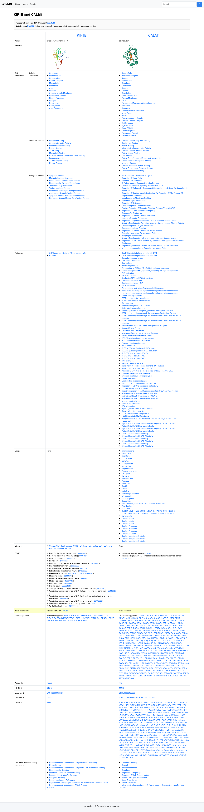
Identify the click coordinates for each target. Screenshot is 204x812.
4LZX (178, 717)
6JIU (139, 730)
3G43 (148, 715)
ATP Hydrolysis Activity (58, 160)
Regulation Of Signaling (131, 772)
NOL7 (185, 650)
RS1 (176, 663)
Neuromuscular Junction (59, 770)
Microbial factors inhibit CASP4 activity (137, 436)
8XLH (151, 755)
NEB (166, 650)
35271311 (51, 23)
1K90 (151, 702)
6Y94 (131, 737)
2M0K (169, 710)
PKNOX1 (104, 618)
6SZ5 (174, 732)
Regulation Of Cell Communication (135, 775)
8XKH (141, 755)
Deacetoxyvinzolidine (130, 493)
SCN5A (149, 665)
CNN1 (159, 625)
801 (120, 683)
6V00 (141, 735)
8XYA (161, 755)
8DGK (178, 747)
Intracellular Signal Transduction (134, 777)
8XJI (136, 755)
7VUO (177, 742)
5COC (152, 720)
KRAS (134, 645)
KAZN (65, 610)
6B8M (142, 725)
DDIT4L (158, 628)
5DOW (163, 720)
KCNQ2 (166, 643)
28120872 (125, 558)
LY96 (170, 645)
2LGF (135, 710)
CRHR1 (166, 625)
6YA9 (141, 737)
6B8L (138, 725)
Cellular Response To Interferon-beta (136, 205)
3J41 (158, 715)
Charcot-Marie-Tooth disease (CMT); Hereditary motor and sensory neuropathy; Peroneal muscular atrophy (81, 547)
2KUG (183, 707)
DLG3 (49, 618)
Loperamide (126, 465)
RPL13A (132, 663)
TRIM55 (77, 620)
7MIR (145, 740)
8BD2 (162, 747)
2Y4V (170, 712)
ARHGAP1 (68, 615)
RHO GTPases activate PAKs (134, 355)
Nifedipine (125, 483)
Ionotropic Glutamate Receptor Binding (64, 772)
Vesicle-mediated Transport (60, 188)
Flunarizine (126, 508)
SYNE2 (181, 670)
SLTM (132, 668)
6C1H (178, 725)
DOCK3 (138, 630)
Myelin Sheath (127, 125)
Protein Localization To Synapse (62, 780)
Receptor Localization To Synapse (63, 775)
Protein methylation (129, 378)
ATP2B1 (166, 618)
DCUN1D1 (144, 628)
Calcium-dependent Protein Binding (136, 165)
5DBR (158, 720)
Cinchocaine (126, 453)
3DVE (180, 712)
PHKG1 (155, 655)
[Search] (199, 4)
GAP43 (184, 633)
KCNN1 (141, 643)
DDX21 (164, 628)
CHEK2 (122, 625)
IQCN (148, 640)
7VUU (131, 745)
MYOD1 (149, 650)
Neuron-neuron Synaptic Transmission (64, 180)
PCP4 (121, 655)
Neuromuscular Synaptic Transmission (64, 183)
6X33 (155, 735)
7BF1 (166, 737)
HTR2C (184, 638)
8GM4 (152, 750)
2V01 (140, 712)
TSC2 (121, 675)
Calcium (125, 488)
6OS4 (143, 732)
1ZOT (121, 707)
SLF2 (127, 668)
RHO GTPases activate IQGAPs (135, 353)
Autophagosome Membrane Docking (136, 198)
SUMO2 (170, 670)
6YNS (145, 737)
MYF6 (176, 648)
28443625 (112, 590)
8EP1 (137, 750)
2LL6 (140, 710)
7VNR (171, 742)
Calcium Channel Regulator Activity (136, 140)
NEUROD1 (172, 650)
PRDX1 (148, 658)
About (25, 4)
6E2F (152, 727)
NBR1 (161, 650)
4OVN (121, 720)
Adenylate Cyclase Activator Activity (136, 148)
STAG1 (128, 670)
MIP (141, 648)
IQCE (143, 640)
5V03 (170, 722)
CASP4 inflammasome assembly (135, 433)
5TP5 (156, 722)
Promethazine (127, 478)
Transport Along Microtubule (60, 185)
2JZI (154, 707)
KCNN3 (153, 643)
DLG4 (54, 618)
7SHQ (176, 740)
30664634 (81, 553)
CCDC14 (132, 623)
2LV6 (159, 710)
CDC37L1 (173, 623)
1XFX (153, 705)
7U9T (140, 742)
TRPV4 (179, 673)
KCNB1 (128, 643)
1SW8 (121, 705)
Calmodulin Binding (129, 762)
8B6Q (157, 747)
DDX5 (170, 628)
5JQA (126, 722)
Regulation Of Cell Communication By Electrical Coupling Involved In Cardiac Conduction (153, 241)
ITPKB (121, 643)
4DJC (153, 717)
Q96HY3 (151, 697)
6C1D (168, 725)
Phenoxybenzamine (129, 470)
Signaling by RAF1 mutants (133, 410)
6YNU (151, 737)
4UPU (142, 720)
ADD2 (175, 615)
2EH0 (49, 702)
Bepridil (125, 485)
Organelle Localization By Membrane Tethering (140, 233)
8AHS (152, 747)
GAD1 (173, 633)
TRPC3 (167, 673)
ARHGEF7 (139, 618)
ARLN (146, 618)
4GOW (159, 717)
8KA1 (145, 752)
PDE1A (134, 655)
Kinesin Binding (55, 163)
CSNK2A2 (182, 625)
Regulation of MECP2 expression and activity (140, 385)
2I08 (150, 707)
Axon (51, 88)
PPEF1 (130, 658)
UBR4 (135, 675)
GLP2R (144, 635)
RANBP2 (159, 660)
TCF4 (138, 673)
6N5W (132, 732)
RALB (153, 660)
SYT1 (121, 673)
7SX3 (182, 740)
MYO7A (135, 650)
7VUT (126, 745)
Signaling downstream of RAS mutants (137, 408)
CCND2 (153, 623)
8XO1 (156, 755)
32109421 (148, 553)
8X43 (132, 755)
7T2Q (121, 742)
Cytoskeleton (54, 78)
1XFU (137, 705)
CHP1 (88, 615)
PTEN (174, 658)
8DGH (172, 747)
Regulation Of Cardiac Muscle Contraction (138, 215)
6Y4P (126, 737)
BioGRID (30, 25)
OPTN (171, 653)
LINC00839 (147, 645)
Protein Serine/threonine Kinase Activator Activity (141, 158)
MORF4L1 (148, 648)
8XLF (146, 755)
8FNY (142, 750)
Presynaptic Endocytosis (132, 235)
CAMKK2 (173, 620)
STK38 (140, 670)
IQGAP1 (154, 640)
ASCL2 (159, 618)
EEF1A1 (71, 618)
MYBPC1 (156, 648)
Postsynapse (54, 105)
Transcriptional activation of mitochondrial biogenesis (143, 288)
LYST (174, 645)
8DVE (121, 750)
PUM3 (128, 660)
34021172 (83, 568)
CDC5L (181, 623)
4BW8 (137, 717)
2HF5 (146, 707)
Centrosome (126, 85)
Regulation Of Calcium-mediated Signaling (138, 210)
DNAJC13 (123, 630)
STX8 (164, 670)
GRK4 (172, 635)
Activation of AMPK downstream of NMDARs (140, 398)
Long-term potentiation (130, 400)
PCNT (181, 653)
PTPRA (122, 660)
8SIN (180, 752)
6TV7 (179, 732)
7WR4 (157, 745)
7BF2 (171, 737)
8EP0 (132, 750)
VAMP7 (159, 675)
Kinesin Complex (56, 80)
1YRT (179, 705)
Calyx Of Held (127, 128)
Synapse (52, 100)
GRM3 (183, 635)
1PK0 (174, 702)
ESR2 (126, 633)
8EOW (126, 750)
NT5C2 (145, 653)
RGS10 (180, 660)
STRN (146, 670)
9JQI (121, 757)
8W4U (127, 755)
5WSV (132, 725)
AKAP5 (181, 615)
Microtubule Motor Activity (59, 145)
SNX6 (157, 668)
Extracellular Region (130, 75)
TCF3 (133, 673)
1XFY (158, 705)
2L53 (126, 710)
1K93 (155, 702)
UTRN (152, 675)
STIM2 (134, 670)
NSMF (139, 653)
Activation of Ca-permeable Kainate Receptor (140, 333)
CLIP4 (94, 615)
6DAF (142, 727)
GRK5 (177, 635)
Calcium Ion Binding (130, 143)
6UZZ (136, 735)
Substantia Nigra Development (134, 200)
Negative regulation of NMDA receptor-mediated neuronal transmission (150, 390)
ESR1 (121, 633)
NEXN (179, 650)
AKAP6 (122, 618)
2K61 (173, 707)
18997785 (69, 580)
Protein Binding (55, 148)
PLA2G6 (168, 655)
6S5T (169, 732)
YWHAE (183, 675)
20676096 (75, 565)
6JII (134, 730)
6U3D (131, 735)
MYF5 (170, 648)
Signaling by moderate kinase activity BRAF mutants (143, 365)
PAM (177, 653)
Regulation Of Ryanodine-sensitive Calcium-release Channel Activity (149, 220)
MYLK (181, 648)
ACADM (140, 615)
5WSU (127, 725)
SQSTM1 (177, 668)
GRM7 (133, 638)
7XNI (121, 747)
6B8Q (158, 725)
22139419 (80, 573)
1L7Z (160, 702)
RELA (174, 660)
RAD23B (141, 660)
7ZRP (141, 747)
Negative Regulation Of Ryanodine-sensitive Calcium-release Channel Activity (153, 223)
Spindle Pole (127, 73)
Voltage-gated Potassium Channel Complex (139, 103)
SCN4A (143, 665)
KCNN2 (147, 643)
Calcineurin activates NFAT (132, 280)
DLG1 (106, 615)
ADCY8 (153, 615)
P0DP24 (136, 697)
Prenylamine (127, 506)
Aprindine (125, 491)
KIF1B (82, 35)
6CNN (121, 727)
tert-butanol (126, 496)
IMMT (133, 640)
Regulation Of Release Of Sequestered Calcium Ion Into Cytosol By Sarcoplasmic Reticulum (154, 189)
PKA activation (128, 273)
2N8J (131, 712)
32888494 (89, 573)
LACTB (140, 645)
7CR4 (126, 740)
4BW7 (132, 717)
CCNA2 (140, 623)
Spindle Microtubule (129, 95)
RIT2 (126, 663)
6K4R (167, 730)
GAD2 (178, 633)
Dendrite (52, 90)
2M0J (164, 710)
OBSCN (151, 653)
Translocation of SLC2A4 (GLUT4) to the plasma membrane (145, 268)
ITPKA (181, 640)
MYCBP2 (164, 648)
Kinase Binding (55, 765)
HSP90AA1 (169, 638)
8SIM (175, 752)
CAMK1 (150, 620)
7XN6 (184, 745)
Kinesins (52, 255)
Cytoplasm (53, 73)
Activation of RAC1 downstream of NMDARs (139, 393)
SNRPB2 (144, 668)
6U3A (121, 735)
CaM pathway (127, 263)
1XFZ (163, 705)
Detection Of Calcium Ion (132, 180)
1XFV (142, 705)
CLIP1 (142, 625)
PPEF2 (136, 658)
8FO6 (147, 750)
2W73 (155, 712)
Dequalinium (126, 501)
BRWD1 (178, 618)
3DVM (126, 715)
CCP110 (166, 623)
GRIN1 (161, 635)
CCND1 (146, 623)
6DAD (132, 727)
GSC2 (138, 638)
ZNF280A (130, 678)
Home (17, 4)
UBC (130, 675)
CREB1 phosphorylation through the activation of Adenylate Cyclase (149, 313)
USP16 (147, 675)
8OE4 (160, 752)
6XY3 (180, 735)
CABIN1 (130, 620)
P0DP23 (129, 697)
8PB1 (165, 752)
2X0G (165, 712)
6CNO (126, 727)
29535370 (101, 588)
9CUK (181, 755)
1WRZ (131, 705)
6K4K (157, 730)
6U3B (126, 735)
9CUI (176, 755)
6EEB (162, 727)
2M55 (174, 710)
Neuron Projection (56, 98)
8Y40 (172, 755)
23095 (49, 683)
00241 (121, 688)
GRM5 (127, 638)
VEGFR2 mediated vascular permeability (138, 338)
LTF (159, 645)
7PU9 (171, 740)
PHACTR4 (141, 655)
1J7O (141, 702)
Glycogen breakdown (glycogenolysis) (137, 373)
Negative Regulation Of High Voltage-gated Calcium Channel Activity (149, 238)
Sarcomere (126, 108)
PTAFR (169, 658)
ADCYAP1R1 (161, 615)
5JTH (131, 722)
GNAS (150, 635)
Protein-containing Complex (133, 118)
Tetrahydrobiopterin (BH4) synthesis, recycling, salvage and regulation (150, 270)
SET (182, 665)
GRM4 (121, 638)
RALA (147, 660)
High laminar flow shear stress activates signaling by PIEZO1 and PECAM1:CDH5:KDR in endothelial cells (148, 424)
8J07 (125, 752)
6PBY (159, 732)
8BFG (167, 747)
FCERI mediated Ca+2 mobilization (136, 298)
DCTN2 (136, 628)
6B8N (148, 725)
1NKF (169, 702)
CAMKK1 (165, 620)
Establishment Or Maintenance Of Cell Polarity (68, 785)
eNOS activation (128, 285)
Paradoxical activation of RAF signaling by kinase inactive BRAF (148, 370)
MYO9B (142, 650)
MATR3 (186, 645)
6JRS (148, 730)
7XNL (131, 747)
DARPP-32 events (129, 275)
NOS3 (121, 653)
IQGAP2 (161, 640)
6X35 (160, 735)
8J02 (176, 750)
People (33, 4)
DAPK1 (130, 628)
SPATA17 (164, 668)
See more (50, 788)
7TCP (130, 742)
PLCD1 (175, 655)
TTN (126, 675)
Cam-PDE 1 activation (130, 260)
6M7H (182, 730)
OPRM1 (165, 653)
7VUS (121, 745)
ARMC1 (152, 618)
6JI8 (131, 730)
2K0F (164, 707)
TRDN (160, 673)
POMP (111, 618)
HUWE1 (122, 640)
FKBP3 (161, 633)
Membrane (53, 85)
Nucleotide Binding (56, 140)
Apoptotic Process (56, 175)
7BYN (186, 737)
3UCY (127, 717)
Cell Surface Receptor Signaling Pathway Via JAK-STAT (144, 185)
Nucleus (125, 78)
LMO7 (155, 645)
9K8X (131, 757)
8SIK (170, 752)
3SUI (177, 715)
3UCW (121, 717)
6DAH (147, 727)
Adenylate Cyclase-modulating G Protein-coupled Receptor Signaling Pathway (153, 785)
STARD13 (69, 620)
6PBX (153, 732)
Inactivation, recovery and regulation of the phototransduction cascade (150, 290)
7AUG (160, 737)
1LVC (165, 702)
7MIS (150, 740)
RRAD (171, 663)
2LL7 (144, 710)
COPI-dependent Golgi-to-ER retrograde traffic (67, 253)
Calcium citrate (128, 518)
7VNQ (166, 742)
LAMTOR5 (86, 618)
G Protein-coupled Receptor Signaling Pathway (140, 183)
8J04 (185, 750)
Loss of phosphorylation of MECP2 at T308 (139, 383)
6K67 (172, 730)
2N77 (126, 712)
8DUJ (183, 747)
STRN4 (159, 670)
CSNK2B (122, 628)
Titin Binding (127, 155)
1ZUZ (126, 707)
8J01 (172, 750)
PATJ (93, 618)
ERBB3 (182, 630)
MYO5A (129, 650)
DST (154, 630)
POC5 (181, 655)
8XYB (166, 755)
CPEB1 (100, 615)
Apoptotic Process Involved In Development (67, 195)
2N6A (121, 712)
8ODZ (150, 752)
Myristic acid (127, 516)
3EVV (132, 715)
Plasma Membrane (129, 98)
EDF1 (159, 630)
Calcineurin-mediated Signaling (134, 228)
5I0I (179, 720)
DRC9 (144, 630)
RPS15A (151, 663)
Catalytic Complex (129, 135)
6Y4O (121, 737)
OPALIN (158, 653)
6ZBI (156, 737)
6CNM (183, 725)
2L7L (131, 710)
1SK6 (184, 702)
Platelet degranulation (130, 265)
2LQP (154, 710)
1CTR (131, 702)
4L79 (174, 717)
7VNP (161, 742)
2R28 (136, 712)
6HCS (121, 730)
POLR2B (122, 658)
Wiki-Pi (7, 4)
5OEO (150, 722)
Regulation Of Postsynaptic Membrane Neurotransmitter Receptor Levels (78, 782)
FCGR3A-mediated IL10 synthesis (135, 413)
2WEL (160, 712)
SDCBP (161, 665)
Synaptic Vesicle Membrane (60, 93)
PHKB (148, 655)
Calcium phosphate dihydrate (133, 536)
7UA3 (145, 742)
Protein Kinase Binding (131, 153)
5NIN (146, 722)
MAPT (179, 645)
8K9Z (135, 752)
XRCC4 (171, 675)
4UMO (136, 720)
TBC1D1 (127, 673)
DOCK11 (131, 630)
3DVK (121, 715)
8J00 (167, 750)
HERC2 (155, 638)
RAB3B (134, 660)
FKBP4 (167, 633)
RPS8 (165, 663)
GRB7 (155, 635)
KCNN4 (160, 643)
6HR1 (126, 730)
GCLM (121, 635)
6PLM (164, 732)
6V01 (146, 735)
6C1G (173, 725)
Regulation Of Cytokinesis (132, 203)
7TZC (135, 742)
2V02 (145, 712)
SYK (176, 670)
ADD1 (169, 615)
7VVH (142, 745)
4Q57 (126, 720)
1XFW (147, 705)
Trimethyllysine (128, 498)
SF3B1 (122, 668)
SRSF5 (122, 670)
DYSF (65, 618)
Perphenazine (127, 468)
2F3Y (136, 707)
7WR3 (152, 745)
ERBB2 (176, 630)
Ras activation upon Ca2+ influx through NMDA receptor (144, 325)
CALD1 (143, 620)
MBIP (121, 648)
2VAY (150, 712)
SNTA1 (62, 620)
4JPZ (164, 717)
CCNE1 (159, 623)
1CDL (121, 702)
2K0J (169, 707)
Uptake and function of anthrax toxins (137, 335)
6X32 (150, 735)
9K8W (126, 757)
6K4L (162, 730)
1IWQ (136, 702)
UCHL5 (140, 675)
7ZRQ (146, 747)
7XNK (126, 747)
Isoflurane (125, 460)
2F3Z (141, 707)
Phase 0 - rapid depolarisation (133, 343)
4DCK (148, 717)
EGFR (164, 630)
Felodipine (126, 473)
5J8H (121, 722)
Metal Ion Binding (129, 163)
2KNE (178, 707)
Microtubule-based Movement (61, 178)
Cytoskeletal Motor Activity (60, 143)
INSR (138, 640)
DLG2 (111, 615)
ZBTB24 (122, 678)
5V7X (175, 722)
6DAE (137, 727)
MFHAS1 (135, 648)
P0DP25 (143, 697)
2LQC (149, 710)
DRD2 (149, 630)
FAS (145, 633)
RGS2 (185, 660)
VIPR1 (165, 675)
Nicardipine (126, 455)
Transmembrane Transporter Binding (136, 160)
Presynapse (54, 103)
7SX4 (187, 740)
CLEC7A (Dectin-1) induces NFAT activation (139, 348)
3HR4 (153, 715)
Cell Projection (127, 123)
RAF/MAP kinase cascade (132, 363)
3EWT (137, 715)
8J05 (121, 752)
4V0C (147, 720)
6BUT (163, 725)
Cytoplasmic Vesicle (57, 95)
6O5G (138, 732)
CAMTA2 (181, 620)
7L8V (141, 740)
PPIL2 (141, 658)
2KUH (121, 710)
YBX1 (177, 675)
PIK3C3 (161, 655)
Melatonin (125, 475)
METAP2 (127, 648)
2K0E (159, 707)
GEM (127, 635)
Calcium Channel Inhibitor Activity (135, 150)
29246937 (95, 563)
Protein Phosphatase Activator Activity (137, 168)
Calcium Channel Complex (132, 120)
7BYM (180, 737)
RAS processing (128, 405)
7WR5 (163, 745)
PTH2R (181, 658)
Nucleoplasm (127, 80)
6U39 (184, 732)
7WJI (147, 745)
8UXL (184, 752)
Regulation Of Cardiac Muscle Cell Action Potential (142, 230)
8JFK (130, 752)
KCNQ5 (179, 643)
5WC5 (121, 725)
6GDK (178, 727)
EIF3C (169, 630)
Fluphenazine (127, 458)
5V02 (165, 722)
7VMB (155, 742)
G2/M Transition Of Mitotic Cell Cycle (137, 175)
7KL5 (136, 740)
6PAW (148, 732)
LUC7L (164, 645)
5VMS (180, 722)
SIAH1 (56, 620)
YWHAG (84, 620)
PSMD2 (162, 658)
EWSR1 (140, 633)
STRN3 (152, 670)
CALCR (137, 620)
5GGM (174, 720)
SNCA (137, 668)
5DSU (169, 720)
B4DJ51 (122, 697)
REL (169, 660)
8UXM (121, 755)
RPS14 (145, 663)
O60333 (50, 697)
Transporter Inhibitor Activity (133, 170)
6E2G (157, 727)
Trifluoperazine (127, 463)
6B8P (153, 725)
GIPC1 (78, 618)
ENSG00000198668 (127, 692)
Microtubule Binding (57, 153)
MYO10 (122, 650)
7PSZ (166, 740)
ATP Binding (54, 150)
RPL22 (139, 663)
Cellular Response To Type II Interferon (137, 225)
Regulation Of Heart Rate (132, 178)
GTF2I (144, 638)
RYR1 (180, 663)
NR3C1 (127, 653)
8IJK (163, 750)
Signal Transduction (129, 780)
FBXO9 (150, 633)
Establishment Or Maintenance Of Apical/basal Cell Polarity (73, 762)
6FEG (167, 727)
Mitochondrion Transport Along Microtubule (66, 190)
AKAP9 (129, 618)
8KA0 (140, 752)
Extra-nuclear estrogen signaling (134, 380)
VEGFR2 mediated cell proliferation (136, 340)
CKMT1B (129, 625)
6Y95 (136, 737)
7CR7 (131, 740)
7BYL (176, 737)
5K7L (136, 722)
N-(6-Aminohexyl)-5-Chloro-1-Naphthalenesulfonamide (143, 503)
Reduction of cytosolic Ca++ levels (136, 305)
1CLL (126, 702)
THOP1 (144, 673)
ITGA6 (175, 640)
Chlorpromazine (128, 450)
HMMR (161, 638)
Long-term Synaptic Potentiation (134, 218)
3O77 (162, 715)
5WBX (186, 722)
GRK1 (166, 635)
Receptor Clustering (57, 777)
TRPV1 (173, 673)
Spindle (125, 88)
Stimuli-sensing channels (132, 295)
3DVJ (185, 712)
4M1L (183, 717)
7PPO (155, 740)
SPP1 (170, 668)
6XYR (185, 735)
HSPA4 (178, 638)
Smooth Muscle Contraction (133, 328)
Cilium (124, 100)
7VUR (182, 742)
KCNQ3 (173, 643)
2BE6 (131, 707)
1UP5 (126, 705)
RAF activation (128, 360)
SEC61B (176, 665)
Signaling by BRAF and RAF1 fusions (137, 368)
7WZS (168, 745)
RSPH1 (50, 620)
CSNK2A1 (173, 625)
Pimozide (125, 480)
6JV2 (153, 730)
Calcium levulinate (129, 533)
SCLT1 (130, 665)
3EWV (143, 715)
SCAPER (123, 665)
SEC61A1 (169, 665)
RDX (165, 660)
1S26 (179, 702)
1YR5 (174, 705)
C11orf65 (122, 620)
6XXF (169, 735)
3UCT (182, 715)
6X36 (165, 735)
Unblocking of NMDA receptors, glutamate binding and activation (147, 310)
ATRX (172, 618)
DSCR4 (60, 618)
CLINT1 (137, 625)
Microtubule (54, 83)
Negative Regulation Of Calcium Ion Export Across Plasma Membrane (150, 245)
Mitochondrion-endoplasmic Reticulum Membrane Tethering (145, 248)
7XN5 (179, 745)
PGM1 (97, 618)
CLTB (148, 625)
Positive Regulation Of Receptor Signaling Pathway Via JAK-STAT (148, 208)
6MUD (121, 732)
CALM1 (154, 35)
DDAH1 (151, 628)
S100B (186, 663)
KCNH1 (134, 643)
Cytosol (125, 90)
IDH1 (128, 640)
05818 (49, 688)
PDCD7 (127, 655)
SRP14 (184, 668)
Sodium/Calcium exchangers (133, 308)
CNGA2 (154, 625)
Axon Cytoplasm (56, 108)
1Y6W (168, 705)
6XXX (174, 735)
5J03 (183, 720)
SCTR (155, 665)
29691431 (69, 558)
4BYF (143, 717)
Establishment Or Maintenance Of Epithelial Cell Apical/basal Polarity (77, 767)
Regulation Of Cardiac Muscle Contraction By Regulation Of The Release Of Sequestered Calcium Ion (152, 194)
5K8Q (140, 722)
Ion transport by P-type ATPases (135, 388)
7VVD (137, 745)
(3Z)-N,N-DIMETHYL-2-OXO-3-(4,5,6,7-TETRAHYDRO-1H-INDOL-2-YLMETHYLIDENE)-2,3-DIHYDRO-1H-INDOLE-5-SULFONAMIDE (148, 512)
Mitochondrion (55, 75)
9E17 (186, 755)
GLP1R (137, 635)
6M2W (177, 730)
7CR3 (121, 740)
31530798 (83, 570)
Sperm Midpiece (128, 130)
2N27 (184, 710)
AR (133, 618)
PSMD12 (155, 658)
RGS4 (121, 663)
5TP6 (161, 722)
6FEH (173, 727)
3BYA (175, 712)
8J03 (180, 750)
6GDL (183, 727)
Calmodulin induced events (132, 258)
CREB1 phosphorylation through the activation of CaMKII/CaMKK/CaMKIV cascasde (152, 316)
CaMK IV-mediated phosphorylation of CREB (140, 253)
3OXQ (172, 715)
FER (156, 633)
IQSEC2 (168, 640)
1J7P (146, 702)
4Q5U (131, 720)
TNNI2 (150, 673)
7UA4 (150, 742)
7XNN (136, 747)
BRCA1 (76, 615)
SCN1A (136, 665)
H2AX (149, 638)
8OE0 (155, 752)
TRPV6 (186, 673)
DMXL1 (181, 628)
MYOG (155, 650)
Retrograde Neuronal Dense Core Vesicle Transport (69, 198)
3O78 (167, 715)
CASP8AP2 (124, 623)
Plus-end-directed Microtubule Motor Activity (67, 155)
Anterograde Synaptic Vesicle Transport (65, 193)
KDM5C (122, 645)
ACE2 (146, 615)
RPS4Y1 (159, 663)
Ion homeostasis (128, 345)
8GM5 (158, 750)
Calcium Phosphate (129, 526)
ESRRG (133, 633)
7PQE (161, 740)
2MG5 (179, 710)
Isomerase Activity (56, 158)
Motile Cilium (127, 113)
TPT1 (155, 673)
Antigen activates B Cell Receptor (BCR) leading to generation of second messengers (151, 419)
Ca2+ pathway (127, 303)
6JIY (143, 730)
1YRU (184, 705)
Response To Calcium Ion (132, 213)
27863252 (63, 560)
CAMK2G (157, 620)
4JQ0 (169, 717)
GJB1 (131, 635)
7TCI (126, 742)
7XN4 (174, 745)
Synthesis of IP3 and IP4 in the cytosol (137, 278)
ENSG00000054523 (55, 692)
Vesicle (124, 115)
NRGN (133, 653)
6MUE (127, 732)
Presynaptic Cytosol (130, 133)
